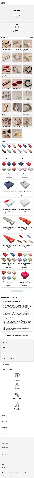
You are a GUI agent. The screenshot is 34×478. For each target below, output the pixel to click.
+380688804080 (5, 446)
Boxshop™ (22, 476)
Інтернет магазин (5, 462)
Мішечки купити (17, 388)
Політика (3, 467)
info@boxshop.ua (5, 447)
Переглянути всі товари (17, 290)
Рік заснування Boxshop (17, 31)
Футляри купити (17, 398)
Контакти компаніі (5, 443)
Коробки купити (17, 379)
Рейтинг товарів (17, 27)
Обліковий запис (5, 454)
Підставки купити (17, 408)
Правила (3, 464)
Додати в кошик (8, 158)
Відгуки (3, 457)
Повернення (4, 465)
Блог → (17, 17)
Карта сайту (4, 456)
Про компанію (4, 453)
